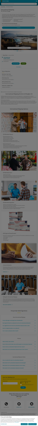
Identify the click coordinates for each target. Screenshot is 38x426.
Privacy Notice (17, 422)
